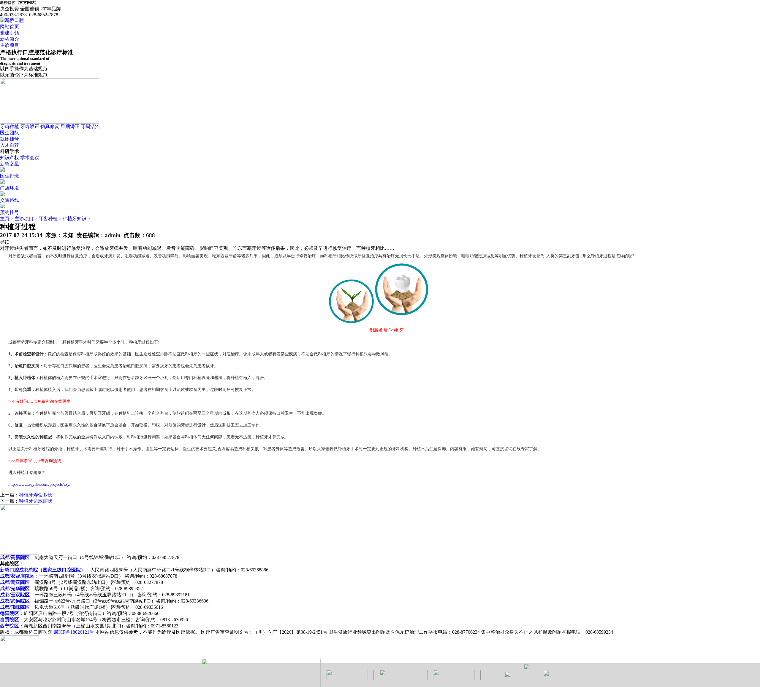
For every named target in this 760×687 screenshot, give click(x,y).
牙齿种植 (9, 126)
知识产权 (9, 157)
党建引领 (9, 32)
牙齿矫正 (29, 126)
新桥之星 (9, 163)
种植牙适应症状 (35, 501)
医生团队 (9, 132)
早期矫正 (70, 126)
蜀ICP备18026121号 (73, 632)
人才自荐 (9, 145)
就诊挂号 (9, 138)
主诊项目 (9, 45)
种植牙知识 (74, 218)
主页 (5, 218)
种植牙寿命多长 (35, 494)
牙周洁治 (90, 126)
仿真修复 (49, 126)
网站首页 (9, 26)
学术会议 (29, 157)
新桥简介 (9, 38)
